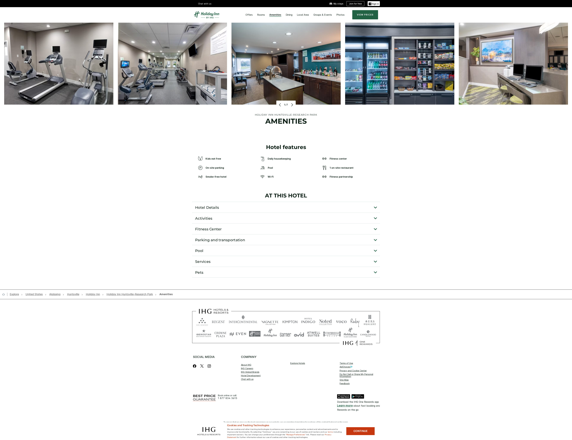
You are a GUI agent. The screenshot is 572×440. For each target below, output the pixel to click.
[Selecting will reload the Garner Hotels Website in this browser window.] (285, 334)
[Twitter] (202, 366)
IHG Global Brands (250, 372)
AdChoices (345, 366)
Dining (289, 14)
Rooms (261, 14)
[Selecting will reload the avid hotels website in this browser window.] (299, 334)
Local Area (303, 14)
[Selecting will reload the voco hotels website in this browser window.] (341, 321)
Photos (340, 14)
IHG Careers (247, 368)
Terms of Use (346, 363)
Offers (249, 14)
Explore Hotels (297, 363)
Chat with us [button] (205, 3)
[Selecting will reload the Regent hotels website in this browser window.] (218, 321)
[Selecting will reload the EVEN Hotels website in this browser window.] (238, 334)
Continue (360, 431)
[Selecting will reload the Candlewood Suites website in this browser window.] (368, 334)
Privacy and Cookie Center (353, 370)
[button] (374, 3)
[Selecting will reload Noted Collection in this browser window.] (325, 321)
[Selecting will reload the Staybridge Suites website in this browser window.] (332, 334)
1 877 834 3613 (227, 398)
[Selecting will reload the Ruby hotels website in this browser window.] (354, 321)
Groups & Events (322, 14)
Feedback (345, 383)
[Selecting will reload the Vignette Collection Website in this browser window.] (270, 321)
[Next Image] (292, 105)
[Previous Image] (280, 105)
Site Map (344, 380)
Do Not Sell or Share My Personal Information (356, 375)
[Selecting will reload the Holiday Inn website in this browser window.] (270, 334)
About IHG (246, 365)
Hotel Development (251, 375)
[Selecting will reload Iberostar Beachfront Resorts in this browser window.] (203, 334)
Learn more (345, 405)
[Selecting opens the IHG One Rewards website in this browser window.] (357, 343)
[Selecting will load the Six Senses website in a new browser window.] (202, 321)
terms (330, 431)
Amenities (275, 14)
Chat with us (247, 379)
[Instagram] (209, 366)
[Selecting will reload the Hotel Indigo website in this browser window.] (308, 321)
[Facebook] (195, 366)
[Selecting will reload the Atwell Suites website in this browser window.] (313, 334)
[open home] (4, 294)
